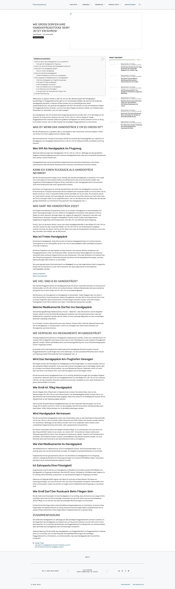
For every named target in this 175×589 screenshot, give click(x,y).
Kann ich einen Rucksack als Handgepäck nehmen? (52, 66)
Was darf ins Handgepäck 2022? (46, 68)
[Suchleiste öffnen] (139, 4)
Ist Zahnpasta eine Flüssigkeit (47, 89)
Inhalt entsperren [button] (39, 274)
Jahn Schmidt (37, 34)
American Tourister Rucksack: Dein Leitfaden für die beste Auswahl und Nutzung (131, 115)
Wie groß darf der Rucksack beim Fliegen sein (51, 91)
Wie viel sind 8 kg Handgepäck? (46, 73)
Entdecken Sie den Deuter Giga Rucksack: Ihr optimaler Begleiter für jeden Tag (131, 68)
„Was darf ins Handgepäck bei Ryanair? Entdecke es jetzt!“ (53, 545)
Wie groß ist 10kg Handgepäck (46, 82)
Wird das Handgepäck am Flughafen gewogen (51, 80)
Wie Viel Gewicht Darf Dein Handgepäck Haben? (49, 547)
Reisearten (99, 4)
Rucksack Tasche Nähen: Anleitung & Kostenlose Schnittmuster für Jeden (129, 80)
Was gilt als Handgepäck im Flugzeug (49, 64)
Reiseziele (86, 4)
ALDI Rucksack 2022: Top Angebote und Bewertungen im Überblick (131, 91)
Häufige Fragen (130, 4)
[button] (102, 59)
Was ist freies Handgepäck (45, 71)
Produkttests (114, 4)
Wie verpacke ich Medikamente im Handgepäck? (51, 78)
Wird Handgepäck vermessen (46, 84)
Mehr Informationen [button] (40, 276)
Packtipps (73, 4)
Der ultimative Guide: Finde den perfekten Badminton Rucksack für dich (131, 126)
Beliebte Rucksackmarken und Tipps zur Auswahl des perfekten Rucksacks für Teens (131, 103)
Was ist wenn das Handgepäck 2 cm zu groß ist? (51, 62)
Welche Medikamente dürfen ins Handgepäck (51, 75)
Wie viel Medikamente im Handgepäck (49, 87)
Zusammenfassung (42, 93)
